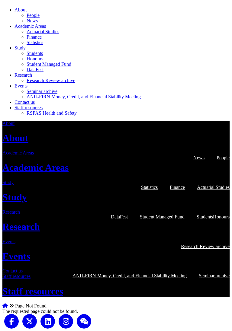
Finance (34, 37)
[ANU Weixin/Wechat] (84, 320)
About (20, 9)
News (32, 20)
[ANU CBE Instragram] (66, 320)
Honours (35, 58)
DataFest (35, 69)
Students (35, 53)
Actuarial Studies (43, 31)
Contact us (24, 102)
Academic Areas (30, 26)
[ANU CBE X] (30, 320)
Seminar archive (42, 91)
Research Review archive (51, 80)
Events (20, 85)
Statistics (35, 42)
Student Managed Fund (49, 64)
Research (23, 75)
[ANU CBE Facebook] (11, 320)
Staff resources (28, 107)
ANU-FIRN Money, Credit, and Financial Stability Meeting (84, 96)
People (33, 15)
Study (20, 47)
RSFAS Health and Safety (52, 113)
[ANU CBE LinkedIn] (48, 320)
